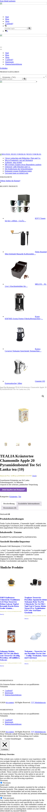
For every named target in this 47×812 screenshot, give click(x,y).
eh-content (10, 702)
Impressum (9, 62)
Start (7, 17)
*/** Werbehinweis (38, 702)
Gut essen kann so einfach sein (16, 173)
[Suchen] (29, 28)
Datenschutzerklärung (13, 64)
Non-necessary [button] (5, 796)
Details (34, 476)
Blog (7, 19)
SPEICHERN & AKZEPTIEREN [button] (13, 811)
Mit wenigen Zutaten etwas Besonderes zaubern (23, 165)
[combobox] (23, 76)
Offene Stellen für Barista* (10, 181)
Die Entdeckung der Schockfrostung (19, 169)
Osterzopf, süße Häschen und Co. (17, 167)
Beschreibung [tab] (9, 504)
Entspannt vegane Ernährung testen (18, 171)
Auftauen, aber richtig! (13, 162)
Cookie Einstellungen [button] (13, 739)
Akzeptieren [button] (28, 739)
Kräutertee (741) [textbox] (22, 77)
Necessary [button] (4, 780)
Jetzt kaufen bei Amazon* (13, 490)
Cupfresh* (9, 24)
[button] (43, 396)
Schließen (3, 68)
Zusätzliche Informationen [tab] (29, 504)
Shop (7, 21)
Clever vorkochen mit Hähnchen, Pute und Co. (23, 158)
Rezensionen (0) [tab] (9, 508)
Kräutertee (11, 387)
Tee (5, 387)
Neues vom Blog (33, 154)
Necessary (7, 783)
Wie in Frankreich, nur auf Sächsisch (19, 160)
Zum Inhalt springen (7, 1)
